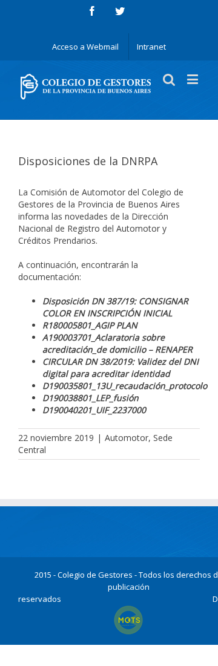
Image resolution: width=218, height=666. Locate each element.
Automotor (126, 437)
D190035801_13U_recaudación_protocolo (124, 385)
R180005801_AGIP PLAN (89, 325)
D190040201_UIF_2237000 (94, 410)
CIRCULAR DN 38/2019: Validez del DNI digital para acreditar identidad (120, 367)
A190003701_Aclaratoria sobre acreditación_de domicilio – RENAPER (117, 343)
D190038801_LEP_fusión (90, 397)
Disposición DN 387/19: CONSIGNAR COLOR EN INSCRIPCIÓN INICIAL (115, 307)
